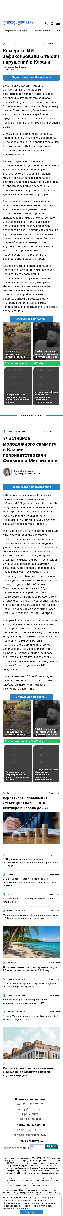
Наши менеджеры (30, 1118)
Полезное (11, 874)
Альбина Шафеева (15, 67)
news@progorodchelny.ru (30, 1134)
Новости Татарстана (16, 44)
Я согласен (31, 1212)
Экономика (12, 793)
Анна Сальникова (24, 471)
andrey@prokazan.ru (30, 1109)
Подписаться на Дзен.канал (31, 77)
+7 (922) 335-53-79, (30, 1130)
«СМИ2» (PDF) (53, 1193)
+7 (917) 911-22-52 (30, 1104)
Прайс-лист (30, 1114)
